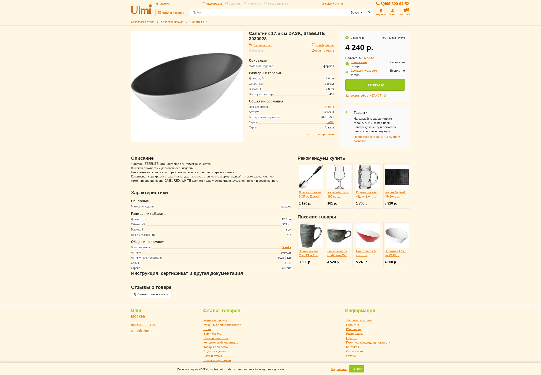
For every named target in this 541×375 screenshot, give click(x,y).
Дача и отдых (213, 355)
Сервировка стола (216, 338)
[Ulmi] (141, 9)
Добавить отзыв (323, 50)
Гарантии (352, 324)
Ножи (207, 329)
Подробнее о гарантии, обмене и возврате (377, 138)
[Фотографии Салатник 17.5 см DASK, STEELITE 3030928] (187, 86)
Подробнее (339, 369)
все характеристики (320, 134)
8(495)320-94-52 (395, 3)
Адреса (381, 14)
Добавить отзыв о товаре (151, 294)
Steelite (329, 106)
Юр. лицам (353, 329)
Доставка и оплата (359, 320)
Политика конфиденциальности (368, 342)
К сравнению (263, 45)
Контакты (352, 347)
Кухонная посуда (215, 320)
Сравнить (234, 3)
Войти (392, 14)
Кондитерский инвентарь (221, 342)
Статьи (351, 355)
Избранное (254, 3)
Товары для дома (216, 347)
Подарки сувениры (217, 351)
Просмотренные (277, 3)
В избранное (325, 45)
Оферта (351, 338)
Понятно (356, 369)
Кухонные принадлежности (222, 324)
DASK (330, 122)
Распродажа (354, 333)
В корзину (375, 85)
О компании (354, 351)
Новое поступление (217, 360)
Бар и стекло (212, 333)
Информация (213, 3)
